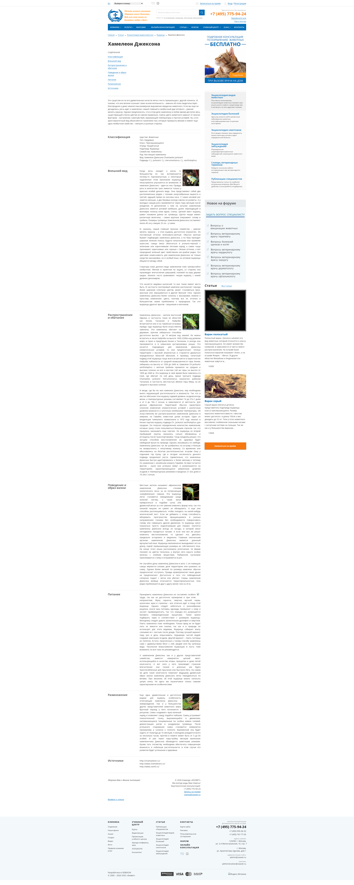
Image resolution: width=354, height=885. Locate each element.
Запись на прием (192, 791)
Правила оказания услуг (116, 849)
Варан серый (213, 401)
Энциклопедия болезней (225, 114)
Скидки (111, 837)
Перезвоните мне (238, 18)
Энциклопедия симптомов (226, 130)
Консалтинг (137, 852)
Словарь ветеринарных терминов (224, 163)
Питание (112, 79)
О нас (226, 27)
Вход (230, 3)
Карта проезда (240, 21)
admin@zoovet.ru (238, 857)
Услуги (128, 27)
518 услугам (188, 18)
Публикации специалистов (226, 179)
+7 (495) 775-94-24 (228, 14)
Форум (194, 27)
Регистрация (240, 3)
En (109, 3)
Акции (110, 834)
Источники (113, 88)
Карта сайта (185, 826)
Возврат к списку (116, 799)
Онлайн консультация (163, 27)
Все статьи (227, 286)
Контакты (239, 27)
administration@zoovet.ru (234, 863)
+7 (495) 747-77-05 (237, 834)
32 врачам (179, 18)
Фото (110, 844)
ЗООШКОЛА (137, 848)
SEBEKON (126, 872)
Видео (110, 841)
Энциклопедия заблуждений (219, 145)
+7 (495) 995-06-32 (237, 831)
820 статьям (197, 18)
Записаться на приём (210, 3)
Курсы (134, 829)
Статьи (183, 27)
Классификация (115, 56)
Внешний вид (114, 61)
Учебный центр (211, 27)
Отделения (112, 826)
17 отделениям (169, 18)
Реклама (184, 830)
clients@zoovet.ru (192, 794)
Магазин (141, 27)
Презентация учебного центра (139, 837)
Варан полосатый (216, 334)
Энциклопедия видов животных (223, 96)
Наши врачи (113, 830)
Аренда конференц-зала (140, 843)
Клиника (114, 27)
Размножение (114, 84)
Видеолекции (137, 833)
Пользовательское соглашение (188, 835)
